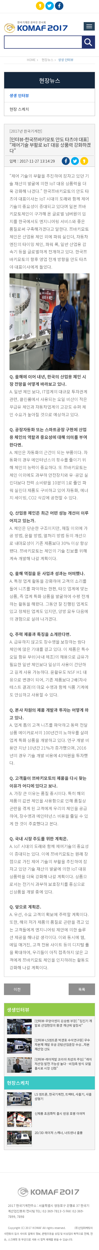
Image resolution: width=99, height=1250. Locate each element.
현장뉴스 (47, 59)
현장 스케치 (19, 109)
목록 (81, 989)
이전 (17, 989)
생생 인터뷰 (19, 95)
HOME (31, 59)
